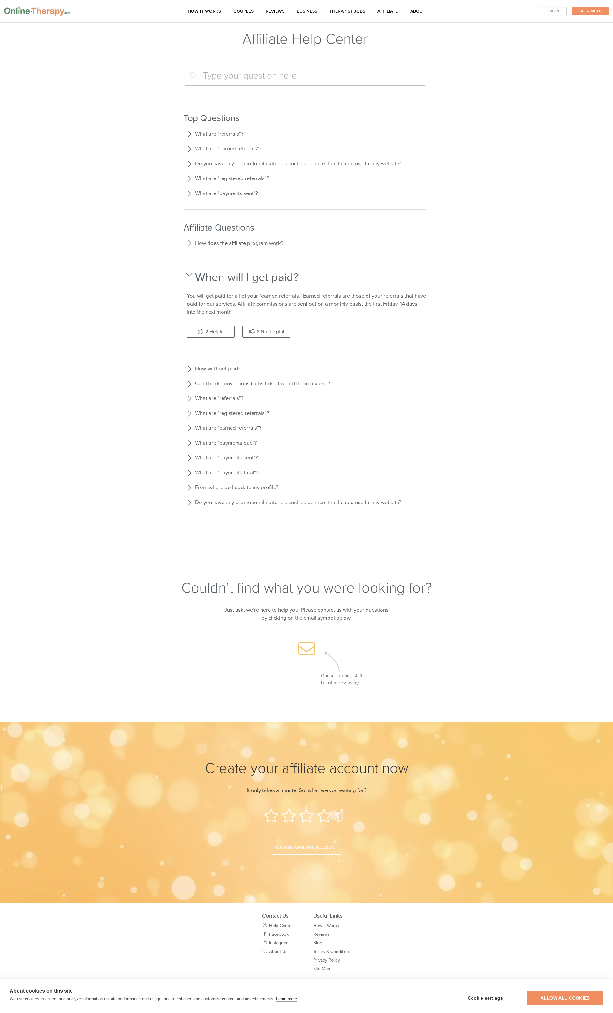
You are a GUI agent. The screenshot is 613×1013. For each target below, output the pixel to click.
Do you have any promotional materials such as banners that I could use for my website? (298, 164)
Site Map (321, 968)
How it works (204, 11)
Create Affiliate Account (306, 847)
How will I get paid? (218, 369)
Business (307, 11)
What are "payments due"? (226, 443)
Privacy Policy (326, 960)
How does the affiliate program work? (239, 243)
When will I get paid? (247, 277)
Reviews (275, 11)
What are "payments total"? (227, 473)
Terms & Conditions (332, 951)
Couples (243, 11)
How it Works (326, 925)
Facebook (279, 934)
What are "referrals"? (219, 134)
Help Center (281, 925)
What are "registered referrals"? (232, 178)
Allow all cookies (565, 998)
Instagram (278, 943)
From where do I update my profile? (236, 487)
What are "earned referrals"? (228, 149)
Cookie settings (485, 998)
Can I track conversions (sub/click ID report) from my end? (262, 384)
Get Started (590, 11)
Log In (553, 11)
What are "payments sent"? (226, 193)
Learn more (286, 998)
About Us (278, 951)
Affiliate (387, 11)
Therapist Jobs (347, 11)
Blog (317, 943)
